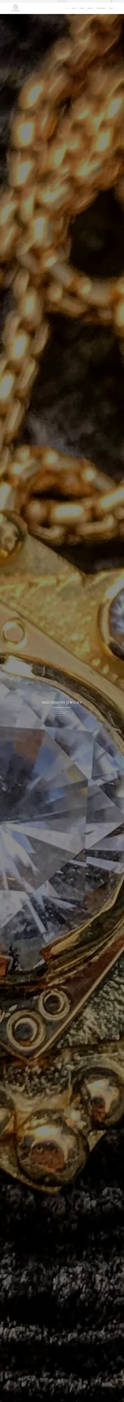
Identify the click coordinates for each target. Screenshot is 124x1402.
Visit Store (62, 713)
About (74, 8)
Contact (90, 8)
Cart (111, 8)
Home (67, 8)
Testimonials (101, 8)
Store (81, 8)
